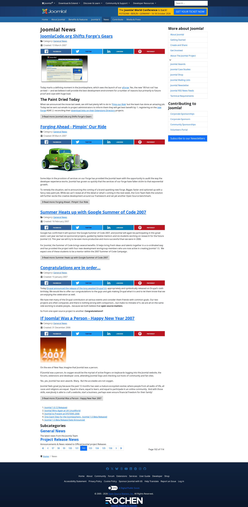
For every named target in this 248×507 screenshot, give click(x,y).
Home (45, 19)
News (106, 19)
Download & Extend (68, 3)
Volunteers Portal (179, 129)
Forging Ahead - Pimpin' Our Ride (73, 126)
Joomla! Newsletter (179, 85)
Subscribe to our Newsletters (187, 138)
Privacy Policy (95, 481)
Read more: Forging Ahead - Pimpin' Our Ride (65, 202)
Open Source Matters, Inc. (121, 493)
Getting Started (177, 39)
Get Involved (176, 50)
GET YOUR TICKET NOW (190, 11)
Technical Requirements (182, 95)
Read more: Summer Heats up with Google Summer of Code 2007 (75, 257)
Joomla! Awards (177, 64)
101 (77, 448)
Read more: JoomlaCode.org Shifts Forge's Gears (67, 116)
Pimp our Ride (119, 104)
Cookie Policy (110, 481)
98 (58, 448)
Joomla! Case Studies (180, 69)
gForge (125, 87)
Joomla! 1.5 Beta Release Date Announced (64, 419)
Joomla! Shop (176, 74)
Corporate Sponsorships (182, 113)
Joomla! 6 (95, 19)
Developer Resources (143, 3)
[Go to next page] (116, 448)
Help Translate (152, 481)
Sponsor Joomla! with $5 (130, 481)
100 (70, 448)
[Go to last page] (121, 448)
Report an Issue (168, 481)
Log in (181, 481)
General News (60, 41)
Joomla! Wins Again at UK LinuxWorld (62, 410)
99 (64, 448)
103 (90, 448)
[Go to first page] (43, 448)
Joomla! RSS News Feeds (182, 90)
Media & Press (134, 19)
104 (97, 448)
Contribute (118, 19)
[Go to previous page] (48, 448)
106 (110, 448)
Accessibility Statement (75, 481)
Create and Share (178, 45)
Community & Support (117, 3)
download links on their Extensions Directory (93, 110)
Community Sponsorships (183, 124)
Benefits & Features (78, 19)
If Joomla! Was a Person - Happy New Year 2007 (87, 318)
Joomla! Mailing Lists (180, 80)
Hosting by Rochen (124, 505)
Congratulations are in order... (70, 267)
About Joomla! (58, 19)
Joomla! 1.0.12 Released (55, 407)
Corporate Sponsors (180, 119)
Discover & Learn (92, 3)
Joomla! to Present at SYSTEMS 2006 (61, 413)
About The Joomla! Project (183, 55)
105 (104, 448)
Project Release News (59, 439)
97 (53, 448)
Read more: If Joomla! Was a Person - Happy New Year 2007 (72, 398)
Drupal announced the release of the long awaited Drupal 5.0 (76, 288)
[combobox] (191, 3)
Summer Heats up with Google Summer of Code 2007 (93, 212)
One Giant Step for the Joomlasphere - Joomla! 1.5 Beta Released (75, 416)
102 (83, 448)
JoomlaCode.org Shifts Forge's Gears (76, 36)
